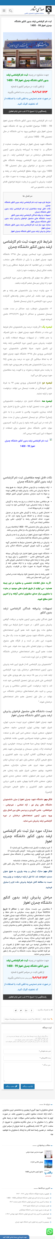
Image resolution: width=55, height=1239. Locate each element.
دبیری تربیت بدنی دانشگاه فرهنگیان (30, 1210)
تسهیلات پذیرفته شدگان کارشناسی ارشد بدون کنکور (30, 215)
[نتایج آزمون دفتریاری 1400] (48, 1174)
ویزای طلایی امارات (36, 1162)
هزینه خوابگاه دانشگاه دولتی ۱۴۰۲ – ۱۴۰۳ (29, 1193)
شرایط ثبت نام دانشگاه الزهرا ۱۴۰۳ (34, 1206)
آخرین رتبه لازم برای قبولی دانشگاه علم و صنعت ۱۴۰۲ (27, 1202)
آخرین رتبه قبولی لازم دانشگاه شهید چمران (28, 1222)
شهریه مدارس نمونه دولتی (34, 1152)
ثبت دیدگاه (27, 1086)
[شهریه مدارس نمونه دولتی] (48, 1154)
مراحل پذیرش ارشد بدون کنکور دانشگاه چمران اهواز (30, 231)
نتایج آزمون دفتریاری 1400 (34, 1171)
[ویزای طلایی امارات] (48, 1164)
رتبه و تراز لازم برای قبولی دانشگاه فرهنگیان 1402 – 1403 (25, 1198)
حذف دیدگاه (10, 1086)
